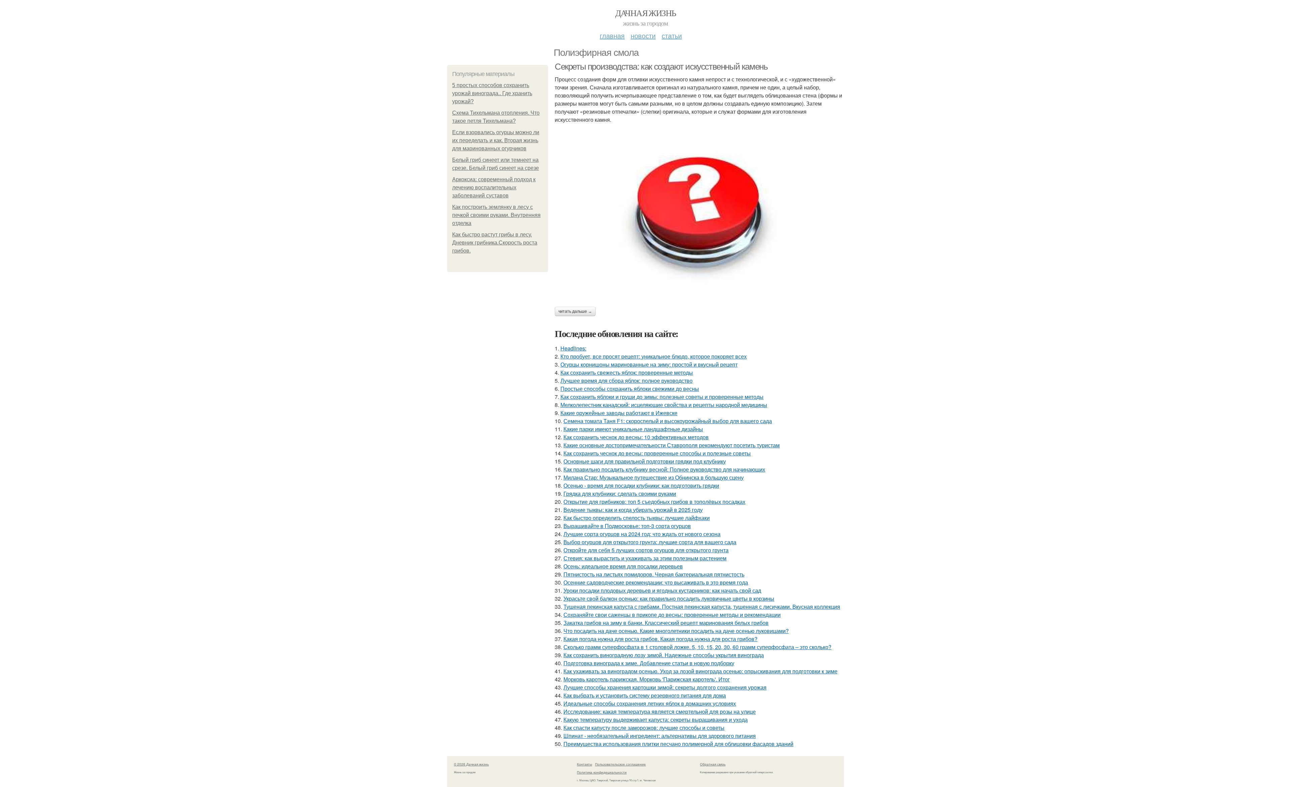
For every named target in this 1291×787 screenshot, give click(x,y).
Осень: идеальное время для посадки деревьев (623, 566)
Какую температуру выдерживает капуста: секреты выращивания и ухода (655, 719)
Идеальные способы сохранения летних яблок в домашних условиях (649, 703)
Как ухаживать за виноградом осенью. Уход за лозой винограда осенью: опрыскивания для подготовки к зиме (700, 671)
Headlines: (573, 348)
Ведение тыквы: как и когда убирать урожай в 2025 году (633, 510)
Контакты (584, 764)
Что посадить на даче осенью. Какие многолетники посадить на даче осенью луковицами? (676, 631)
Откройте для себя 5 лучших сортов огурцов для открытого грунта (646, 550)
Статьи (672, 35)
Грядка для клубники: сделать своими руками (619, 493)
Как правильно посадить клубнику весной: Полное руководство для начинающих (664, 469)
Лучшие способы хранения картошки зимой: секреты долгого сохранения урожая (665, 687)
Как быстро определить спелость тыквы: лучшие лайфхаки (636, 518)
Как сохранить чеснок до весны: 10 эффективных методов (636, 437)
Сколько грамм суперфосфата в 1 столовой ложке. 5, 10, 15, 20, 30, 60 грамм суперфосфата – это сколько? (697, 647)
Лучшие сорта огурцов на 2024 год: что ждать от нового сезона (641, 534)
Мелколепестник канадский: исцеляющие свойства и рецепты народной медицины (663, 405)
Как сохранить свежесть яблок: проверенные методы (626, 372)
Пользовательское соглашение (620, 764)
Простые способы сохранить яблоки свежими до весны (629, 388)
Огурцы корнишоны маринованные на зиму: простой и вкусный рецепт (649, 364)
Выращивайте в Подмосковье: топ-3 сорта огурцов (627, 526)
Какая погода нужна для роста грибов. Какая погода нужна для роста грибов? (660, 639)
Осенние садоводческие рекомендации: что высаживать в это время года (655, 582)
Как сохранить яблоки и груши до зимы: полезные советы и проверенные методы (662, 397)
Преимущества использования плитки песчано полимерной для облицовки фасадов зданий (678, 744)
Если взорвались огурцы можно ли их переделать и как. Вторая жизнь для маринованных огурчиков (495, 140)
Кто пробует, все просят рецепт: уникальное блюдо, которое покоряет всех (653, 356)
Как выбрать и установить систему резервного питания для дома (644, 695)
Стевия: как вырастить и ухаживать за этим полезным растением (645, 558)
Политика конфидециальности (602, 772)
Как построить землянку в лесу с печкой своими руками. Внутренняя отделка (496, 215)
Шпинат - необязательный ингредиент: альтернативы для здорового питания (659, 736)
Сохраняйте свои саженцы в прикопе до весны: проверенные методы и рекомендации (672, 615)
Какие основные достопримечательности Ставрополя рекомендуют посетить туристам (671, 445)
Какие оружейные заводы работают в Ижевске (618, 413)
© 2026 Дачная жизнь (471, 764)
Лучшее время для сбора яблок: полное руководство (626, 380)
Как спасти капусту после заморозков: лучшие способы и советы (644, 728)
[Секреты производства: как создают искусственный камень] (699, 215)
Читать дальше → (575, 311)
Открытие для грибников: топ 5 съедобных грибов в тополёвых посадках (654, 501)
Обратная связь (713, 764)
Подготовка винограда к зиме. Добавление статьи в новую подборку (648, 663)
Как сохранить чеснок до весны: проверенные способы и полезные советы (657, 453)
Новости (643, 35)
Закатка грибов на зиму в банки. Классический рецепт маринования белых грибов (666, 623)
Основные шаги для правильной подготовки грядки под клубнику (644, 461)
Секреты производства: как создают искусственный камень (661, 67)
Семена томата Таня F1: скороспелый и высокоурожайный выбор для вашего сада (667, 421)
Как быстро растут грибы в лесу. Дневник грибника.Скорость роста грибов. (494, 243)
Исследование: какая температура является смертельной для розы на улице (659, 711)
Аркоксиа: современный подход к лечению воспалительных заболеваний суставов (494, 187)
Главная (612, 35)
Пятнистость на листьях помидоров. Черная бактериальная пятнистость (653, 574)
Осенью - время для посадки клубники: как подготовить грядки (641, 485)
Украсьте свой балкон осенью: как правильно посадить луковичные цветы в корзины (668, 598)
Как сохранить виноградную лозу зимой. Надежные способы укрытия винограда (663, 655)
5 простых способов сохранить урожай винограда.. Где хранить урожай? (492, 93)
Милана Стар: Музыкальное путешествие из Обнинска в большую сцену (653, 477)
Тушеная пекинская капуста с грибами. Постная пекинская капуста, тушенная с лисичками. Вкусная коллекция (701, 606)
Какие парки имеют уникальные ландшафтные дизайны (633, 429)
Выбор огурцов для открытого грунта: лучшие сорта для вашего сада (649, 542)
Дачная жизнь (645, 12)
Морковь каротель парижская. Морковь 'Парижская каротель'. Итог (646, 679)
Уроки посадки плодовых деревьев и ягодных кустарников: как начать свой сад (662, 590)
